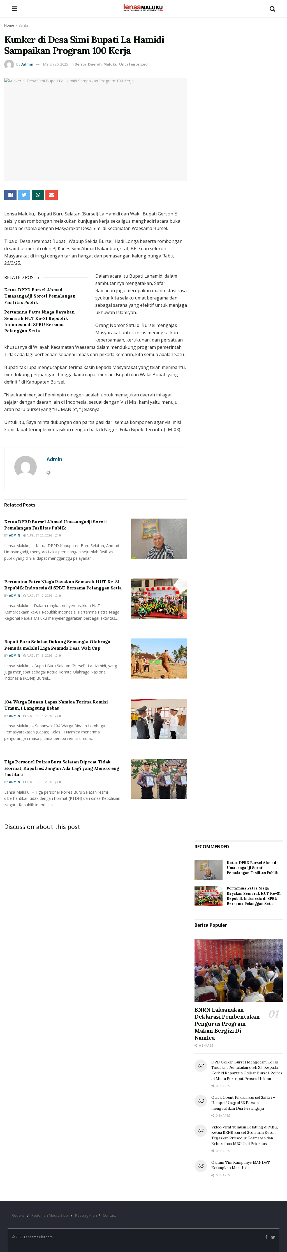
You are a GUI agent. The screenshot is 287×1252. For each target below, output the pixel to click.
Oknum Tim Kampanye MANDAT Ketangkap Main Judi (240, 1165)
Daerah (95, 64)
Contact (109, 1215)
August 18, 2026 (39, 655)
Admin (27, 64)
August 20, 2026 (39, 535)
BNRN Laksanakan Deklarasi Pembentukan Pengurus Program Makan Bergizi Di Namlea (227, 1023)
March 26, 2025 (55, 64)
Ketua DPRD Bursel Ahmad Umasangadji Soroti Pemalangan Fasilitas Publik (40, 296)
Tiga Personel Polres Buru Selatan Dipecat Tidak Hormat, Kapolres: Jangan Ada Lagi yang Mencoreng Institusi (61, 768)
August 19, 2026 (39, 595)
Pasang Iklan (86, 1215)
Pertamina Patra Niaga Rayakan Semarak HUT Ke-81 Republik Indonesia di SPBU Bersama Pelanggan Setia (254, 896)
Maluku (110, 64)
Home (9, 25)
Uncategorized (133, 64)
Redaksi (19, 1215)
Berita (23, 25)
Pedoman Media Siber (50, 1215)
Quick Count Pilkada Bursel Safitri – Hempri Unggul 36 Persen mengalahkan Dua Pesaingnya (243, 1103)
